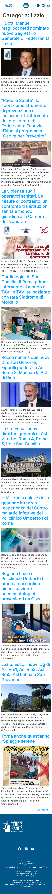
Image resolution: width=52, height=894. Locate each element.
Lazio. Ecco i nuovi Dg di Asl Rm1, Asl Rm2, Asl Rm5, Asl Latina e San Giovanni (25, 672)
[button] (26, 5)
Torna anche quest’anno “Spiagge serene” (25, 738)
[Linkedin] (43, 5)
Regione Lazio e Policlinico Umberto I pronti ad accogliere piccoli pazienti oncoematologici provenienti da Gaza (22, 586)
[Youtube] (48, 5)
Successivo (44, 809)
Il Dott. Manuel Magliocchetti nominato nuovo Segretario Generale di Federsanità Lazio (25, 33)
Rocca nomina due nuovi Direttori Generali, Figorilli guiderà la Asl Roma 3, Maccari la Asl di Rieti (26, 367)
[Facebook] (38, 5)
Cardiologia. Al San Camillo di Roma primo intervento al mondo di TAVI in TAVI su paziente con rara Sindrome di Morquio (25, 289)
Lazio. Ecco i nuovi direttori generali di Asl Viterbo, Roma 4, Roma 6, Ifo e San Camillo (24, 436)
